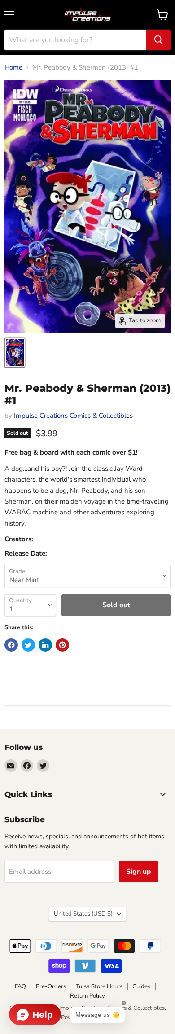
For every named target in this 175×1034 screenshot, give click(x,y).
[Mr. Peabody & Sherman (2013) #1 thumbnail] (15, 352)
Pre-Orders (51, 986)
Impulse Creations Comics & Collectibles (73, 415)
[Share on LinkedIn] (45, 645)
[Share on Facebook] (11, 645)
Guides (141, 986)
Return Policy (87, 996)
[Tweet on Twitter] (28, 645)
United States (83, 914)
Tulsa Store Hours (99, 986)
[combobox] (75, 40)
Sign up (138, 871)
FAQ (20, 986)
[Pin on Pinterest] (62, 645)
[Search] (158, 40)
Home (13, 67)
